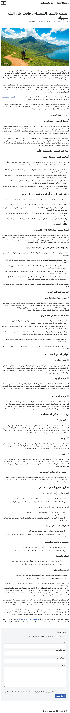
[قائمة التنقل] (3, 3)
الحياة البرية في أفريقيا (8, 97)
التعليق (63, 665)
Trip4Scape (60, 711)
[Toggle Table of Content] (65, 115)
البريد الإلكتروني (60, 650)
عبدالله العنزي (60, 21)
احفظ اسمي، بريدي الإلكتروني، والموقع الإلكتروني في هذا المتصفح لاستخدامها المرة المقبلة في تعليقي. (35, 691)
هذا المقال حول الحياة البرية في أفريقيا (27, 619)
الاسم (64, 642)
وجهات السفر (40, 21)
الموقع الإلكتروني (61, 658)
